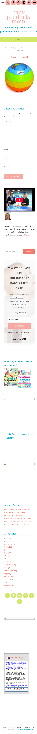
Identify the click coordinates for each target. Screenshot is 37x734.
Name (6, 150)
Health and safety (10, 565)
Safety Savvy (8, 579)
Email (6, 158)
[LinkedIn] (23, 2)
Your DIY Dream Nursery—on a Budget (16, 509)
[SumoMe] (34, 2)
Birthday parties (9, 544)
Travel (6, 582)
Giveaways (7, 562)
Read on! (28, 235)
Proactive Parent (9, 576)
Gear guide (7, 553)
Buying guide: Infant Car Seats (14, 512)
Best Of (6, 541)
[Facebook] (13, 2)
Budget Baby (8, 547)
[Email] (29, 2)
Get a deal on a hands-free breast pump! (18, 518)
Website (7, 167)
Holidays (7, 568)
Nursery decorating (10, 571)
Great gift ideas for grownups (14, 515)
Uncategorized (9, 585)
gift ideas (7, 559)
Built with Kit (19, 339)
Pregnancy (7, 574)
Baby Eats (7, 538)
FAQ (5, 550)
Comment (8, 121)
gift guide (7, 556)
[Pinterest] (18, 2)
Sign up (17, 689)
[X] (7, 2)
